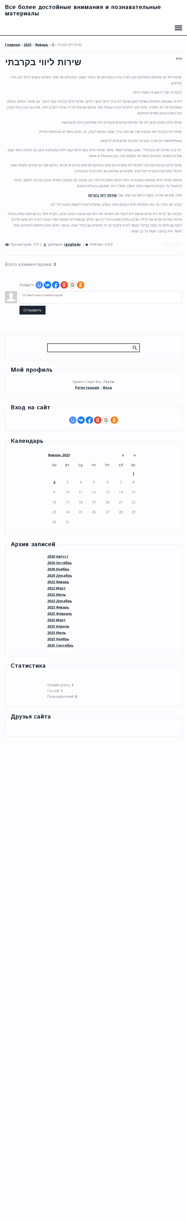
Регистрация (87, 387)
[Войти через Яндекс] (64, 285)
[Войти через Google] (72, 285)
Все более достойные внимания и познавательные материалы (83, 10)
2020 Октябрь (59, 562)
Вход (107, 387)
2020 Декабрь (59, 575)
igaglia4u (72, 244)
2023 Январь (58, 607)
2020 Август (57, 556)
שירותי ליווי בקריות (102, 195)
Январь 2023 (59, 455)
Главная (12, 44)
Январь (41, 44)
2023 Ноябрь (58, 639)
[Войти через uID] (39, 285)
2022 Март (56, 588)
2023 (27, 44)
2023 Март (56, 620)
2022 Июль (56, 594)
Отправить (32, 310)
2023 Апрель (58, 626)
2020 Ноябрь (58, 569)
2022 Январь (58, 581)
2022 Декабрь (59, 601)
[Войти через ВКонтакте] (47, 285)
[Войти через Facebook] (55, 285)
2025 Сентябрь (60, 645)
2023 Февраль (59, 613)
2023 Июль (56, 632)
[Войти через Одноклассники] (80, 285)
